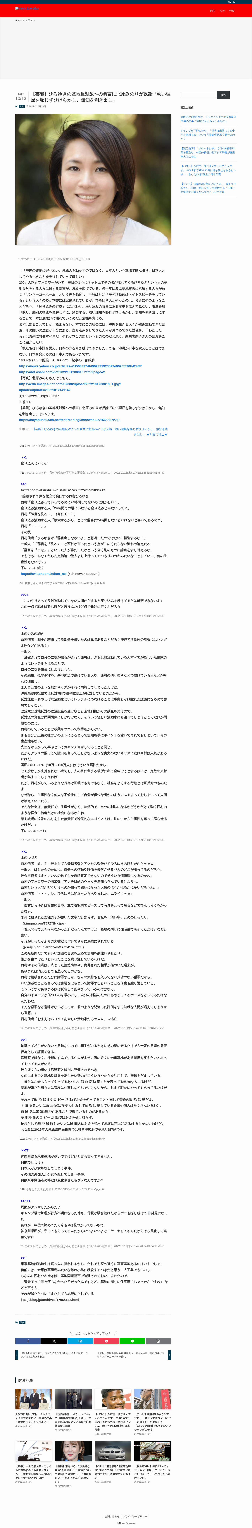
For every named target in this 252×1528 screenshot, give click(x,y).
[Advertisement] (126, 50)
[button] (28, 1341)
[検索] (234, 2)
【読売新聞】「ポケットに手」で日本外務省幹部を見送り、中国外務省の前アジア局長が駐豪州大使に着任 (208, 152)
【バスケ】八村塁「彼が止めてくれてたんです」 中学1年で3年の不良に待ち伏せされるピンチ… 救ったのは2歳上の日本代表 (208, 170)
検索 (223, 94)
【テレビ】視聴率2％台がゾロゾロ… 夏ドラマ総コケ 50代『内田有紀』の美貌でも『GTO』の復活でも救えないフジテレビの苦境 (208, 188)
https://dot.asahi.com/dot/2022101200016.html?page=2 (62, 372)
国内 (22, 106)
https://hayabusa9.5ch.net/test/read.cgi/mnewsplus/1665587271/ (69, 420)
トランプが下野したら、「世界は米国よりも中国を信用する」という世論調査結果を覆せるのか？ (208, 134)
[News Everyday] (27, 10)
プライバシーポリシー (135, 1516)
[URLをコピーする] (158, 1341)
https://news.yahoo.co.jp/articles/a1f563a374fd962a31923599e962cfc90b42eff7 (80, 366)
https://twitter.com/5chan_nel (44, 574)
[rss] (229, 2)
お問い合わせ (112, 1516)
